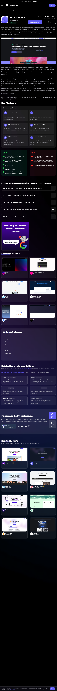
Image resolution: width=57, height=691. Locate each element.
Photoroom (5, 398)
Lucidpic (33, 377)
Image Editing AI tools (25, 368)
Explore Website (34, 22)
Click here (35, 1)
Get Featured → (52, 415)
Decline (46, 688)
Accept (52, 688)
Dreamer (33, 398)
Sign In (52, 5)
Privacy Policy (12, 689)
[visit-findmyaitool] (12, 6)
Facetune (5, 388)
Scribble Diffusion (35, 388)
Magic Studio (6, 377)
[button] (2, 5)
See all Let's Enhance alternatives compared (12, 372)
